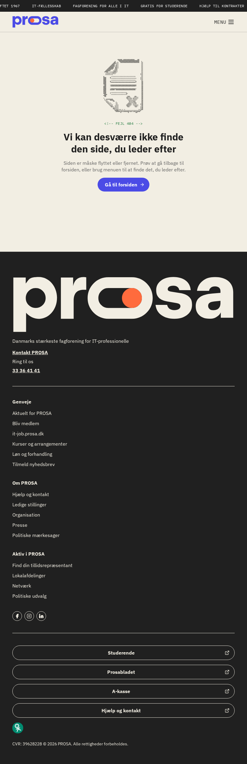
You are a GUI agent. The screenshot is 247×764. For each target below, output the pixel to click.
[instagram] (29, 616)
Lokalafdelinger (28, 575)
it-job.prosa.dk (28, 434)
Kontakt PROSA (30, 352)
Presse (19, 525)
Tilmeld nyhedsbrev (33, 464)
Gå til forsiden (121, 185)
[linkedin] (41, 616)
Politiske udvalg (29, 596)
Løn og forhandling (32, 454)
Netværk (21, 586)
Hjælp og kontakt (30, 494)
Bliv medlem (25, 423)
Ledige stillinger (29, 505)
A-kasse (121, 691)
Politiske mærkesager (36, 535)
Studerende (121, 653)
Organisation (26, 515)
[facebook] (17, 616)
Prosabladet (121, 672)
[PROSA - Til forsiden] (35, 22)
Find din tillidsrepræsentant (42, 565)
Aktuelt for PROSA (32, 413)
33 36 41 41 (26, 370)
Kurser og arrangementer (39, 444)
